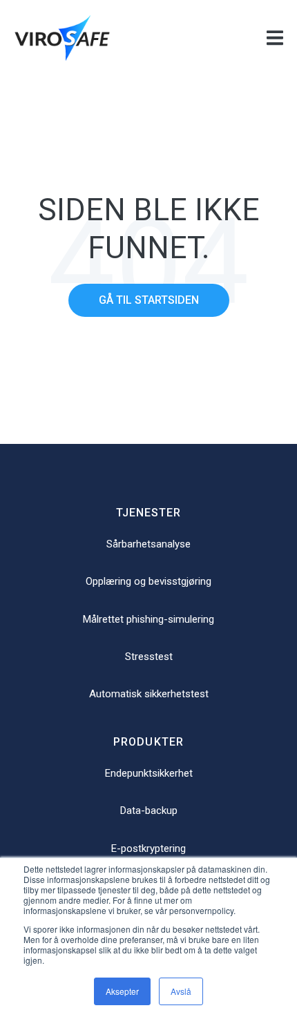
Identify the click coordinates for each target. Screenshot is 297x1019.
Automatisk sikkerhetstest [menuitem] (149, 694)
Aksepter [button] (122, 991)
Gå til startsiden (149, 300)
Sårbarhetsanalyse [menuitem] (148, 544)
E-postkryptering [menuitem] (148, 848)
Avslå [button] (181, 991)
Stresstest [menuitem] (149, 656)
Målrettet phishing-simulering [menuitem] (148, 619)
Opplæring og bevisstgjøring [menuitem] (148, 581)
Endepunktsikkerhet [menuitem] (149, 773)
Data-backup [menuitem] (149, 810)
